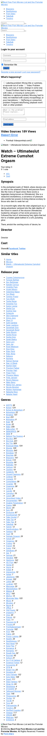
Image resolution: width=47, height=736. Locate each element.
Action (9, 407)
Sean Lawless (12, 325)
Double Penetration (14, 503)
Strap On (10, 684)
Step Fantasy (12, 682)
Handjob (9, 558)
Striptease (10, 686)
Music (8, 601)
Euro (8, 510)
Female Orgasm (13, 536)
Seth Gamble (11, 323)
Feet (8, 534)
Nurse (8, 605)
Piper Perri (11, 373)
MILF (8, 593)
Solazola (10, 313)
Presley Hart (11, 370)
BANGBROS (11, 431)
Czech (9, 496)
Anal (8, 417)
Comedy (9, 479)
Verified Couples (13, 710)
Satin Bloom (11, 332)
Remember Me (10, 64)
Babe (8, 427)
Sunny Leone (11, 306)
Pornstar (10, 629)
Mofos (9, 596)
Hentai (9, 565)
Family (9, 527)
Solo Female (11, 674)
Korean (9, 579)
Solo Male (10, 677)
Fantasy (9, 531)
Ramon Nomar (12, 361)
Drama (9, 505)
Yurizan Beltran (12, 280)
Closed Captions (13, 474)
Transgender (11, 705)
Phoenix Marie (12, 375)
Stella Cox (10, 308)
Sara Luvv (10, 342)
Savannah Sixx (12, 327)
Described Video (13, 498)
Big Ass (9, 438)
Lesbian (9, 584)
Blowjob (9, 450)
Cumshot (10, 493)
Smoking (10, 672)
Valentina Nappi (13, 292)
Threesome (11, 696)
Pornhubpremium (13, 627)
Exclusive (10, 512)
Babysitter (10, 429)
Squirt (8, 679)
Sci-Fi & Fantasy (13, 660)
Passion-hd (11, 622)
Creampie (10, 486)
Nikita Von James (13, 385)
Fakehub (9, 16)
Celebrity (10, 472)
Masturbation (12, 589)
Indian (8, 570)
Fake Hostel (11, 517)
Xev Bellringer (12, 282)
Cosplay (9, 484)
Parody (9, 617)
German (9, 555)
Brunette (9, 462)
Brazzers (10, 9)
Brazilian (10, 455)
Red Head (10, 643)
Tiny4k (9, 701)
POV (8, 631)
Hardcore (10, 560)
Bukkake (9, 465)
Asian (8, 424)
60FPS (9, 405)
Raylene (9, 358)
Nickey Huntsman (13, 389)
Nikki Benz (10, 382)
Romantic (10, 651)
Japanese (10, 577)
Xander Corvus (12, 285)
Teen (8, 693)
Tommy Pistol (12, 296)
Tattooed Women (13, 691)
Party (8, 620)
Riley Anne (10, 354)
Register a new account (11, 72)
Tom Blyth (10, 299)
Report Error (9, 135)
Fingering (10, 541)
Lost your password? (31, 72)
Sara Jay (10, 344)
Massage (10, 586)
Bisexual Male (12, 446)
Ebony (8, 508)
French (9, 546)
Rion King (10, 349)
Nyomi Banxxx (12, 380)
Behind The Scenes (14, 436)
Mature (9, 591)
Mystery (9, 603)
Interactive (10, 572)
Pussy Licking (12, 636)
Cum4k (9, 491)
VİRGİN (9, 715)
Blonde (9, 448)
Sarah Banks (11, 339)
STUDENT (10, 689)
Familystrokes (12, 529)
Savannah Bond (12, 330)
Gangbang (10, 550)
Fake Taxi (10, 522)
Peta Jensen (11, 377)
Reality (9, 639)
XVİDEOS (10, 720)
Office (8, 608)
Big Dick (9, 441)
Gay (7, 553)
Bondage (10, 453)
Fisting (9, 543)
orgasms (10, 612)
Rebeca (9, 356)
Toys (8, 703)
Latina (8, 581)
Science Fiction (12, 662)
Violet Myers (11, 289)
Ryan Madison (12, 346)
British (9, 460)
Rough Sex (10, 653)
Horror (9, 567)
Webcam (10, 717)
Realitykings (11, 11)
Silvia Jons (11, 318)
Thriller (9, 698)
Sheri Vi (9, 320)
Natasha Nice (12, 392)
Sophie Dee (11, 311)
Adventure (10, 412)
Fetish (9, 539)
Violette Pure (12, 287)
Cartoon (9, 467)
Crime (8, 488)
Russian (9, 655)
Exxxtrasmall (11, 515)
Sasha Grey (11, 337)
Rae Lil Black (11, 363)
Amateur (9, 415)
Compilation (11, 481)
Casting (9, 469)
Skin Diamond (12, 315)
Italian (8, 574)
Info (8, 174)
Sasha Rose (11, 335)
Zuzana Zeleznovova (15, 277)
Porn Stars (10, 14)
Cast (8, 176)
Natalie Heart (11, 394)
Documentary (12, 500)
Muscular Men (12, 598)
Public (9, 634)
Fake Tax (10, 519)
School (9, 658)
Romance (10, 648)
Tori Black (10, 294)
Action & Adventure (14, 410)
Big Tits (9, 443)
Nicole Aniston (12, 387)
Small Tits (10, 670)
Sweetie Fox (11, 304)
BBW (8, 434)
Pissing (9, 624)
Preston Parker (12, 368)
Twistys (9, 18)
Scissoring (10, 665)
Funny (8, 548)
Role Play (10, 646)
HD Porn (9, 562)
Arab (8, 422)
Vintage (9, 713)
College (9, 477)
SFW (8, 667)
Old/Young (10, 610)
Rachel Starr (11, 366)
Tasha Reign (11, 301)
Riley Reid (10, 351)
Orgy (8, 615)
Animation (10, 419)
